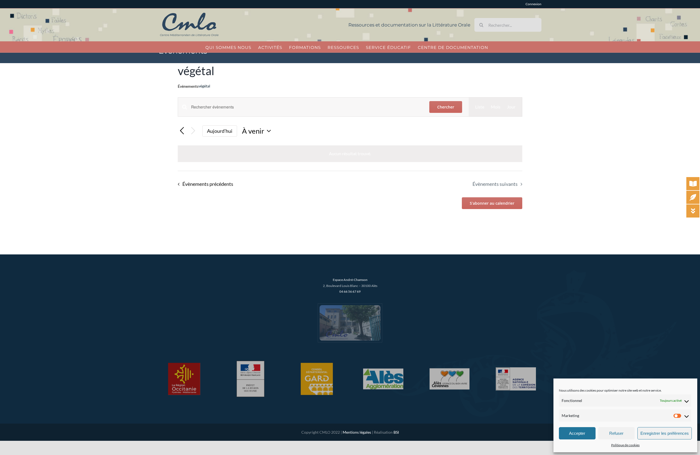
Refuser (616, 433)
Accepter (577, 433)
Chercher (445, 107)
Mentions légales (357, 432)
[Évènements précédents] (182, 131)
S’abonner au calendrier (492, 203)
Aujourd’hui (219, 131)
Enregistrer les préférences (664, 433)
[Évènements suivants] (193, 131)
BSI (396, 432)
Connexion (533, 4)
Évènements (188, 86)
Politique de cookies (625, 445)
